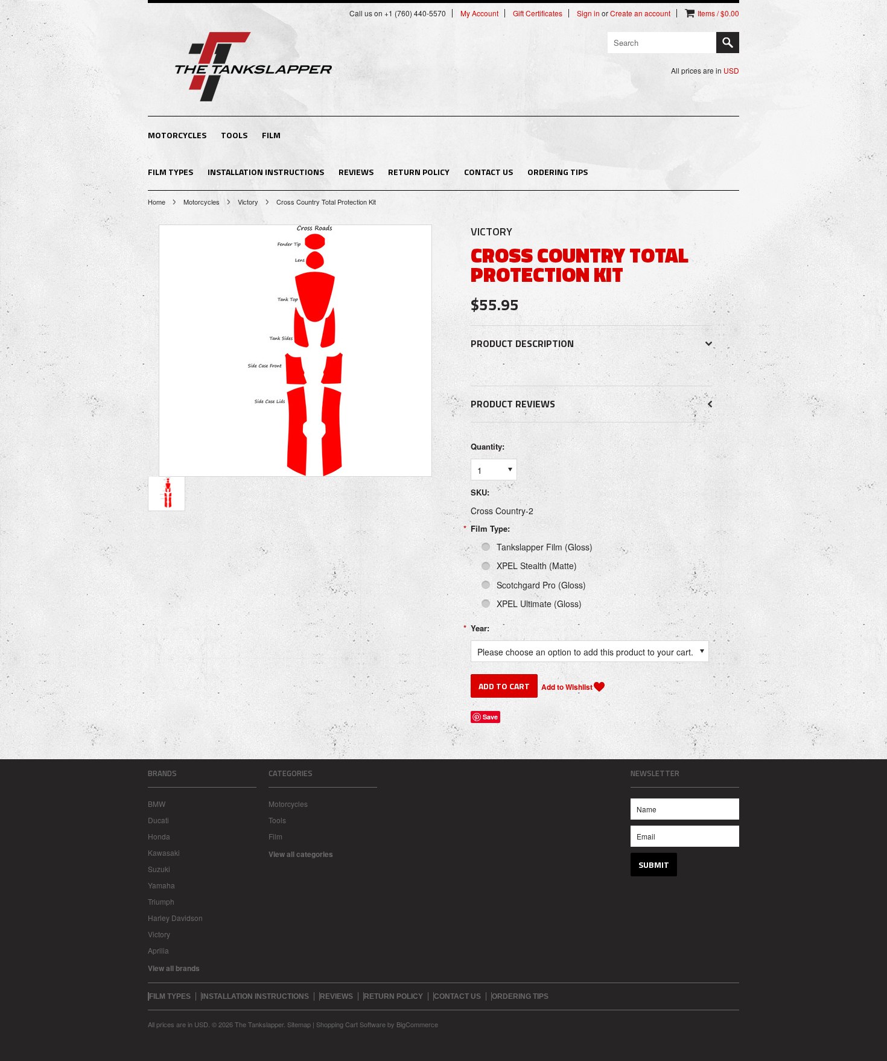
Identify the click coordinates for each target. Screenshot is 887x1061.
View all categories (301, 854)
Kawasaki (164, 852)
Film (271, 135)
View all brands (174, 968)
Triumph (161, 901)
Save (490, 716)
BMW (156, 803)
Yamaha (161, 885)
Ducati (158, 820)
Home (156, 201)
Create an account (640, 13)
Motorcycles (177, 135)
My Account (479, 13)
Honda (159, 836)
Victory (248, 201)
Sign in (588, 13)
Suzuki (159, 869)
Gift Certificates (537, 13)
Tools (234, 135)
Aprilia (158, 950)
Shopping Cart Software (351, 1024)
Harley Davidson (175, 918)
